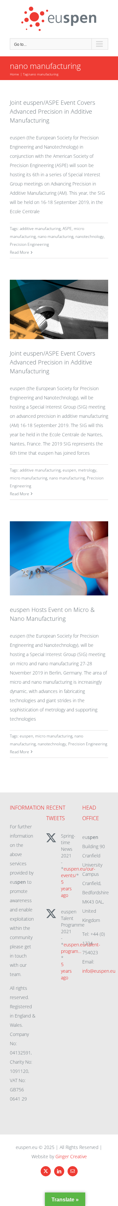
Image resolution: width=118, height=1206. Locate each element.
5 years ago (66, 888)
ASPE (67, 228)
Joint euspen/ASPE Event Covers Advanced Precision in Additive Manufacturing (52, 111)
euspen (69, 470)
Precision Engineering (29, 244)
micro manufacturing (28, 478)
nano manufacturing (55, 236)
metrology (87, 470)
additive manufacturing (40, 228)
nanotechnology (89, 236)
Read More (19, 252)
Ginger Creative (71, 1156)
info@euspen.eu (98, 971)
